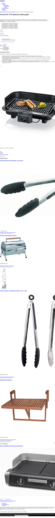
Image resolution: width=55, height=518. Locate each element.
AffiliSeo (25, 511)
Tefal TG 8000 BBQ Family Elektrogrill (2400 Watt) (11, 446)
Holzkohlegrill (6, 6)
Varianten (4, 4)
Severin (17, 11)
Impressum (4, 505)
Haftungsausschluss (5, 504)
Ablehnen (21, 515)
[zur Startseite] (2, 0)
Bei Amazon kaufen (10, 265)
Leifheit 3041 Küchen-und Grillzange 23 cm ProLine (11, 160)
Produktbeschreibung (3, 232)
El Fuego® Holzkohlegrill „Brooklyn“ (8, 235)
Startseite (3, 3)
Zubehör (3, 9)
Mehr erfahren (25, 515)
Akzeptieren (17, 515)
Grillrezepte (4, 10)
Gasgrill (5, 7)
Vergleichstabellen (5, 8)
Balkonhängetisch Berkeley (6, 380)
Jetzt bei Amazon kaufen (4, 35)
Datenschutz (4, 503)
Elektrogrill (6, 5)
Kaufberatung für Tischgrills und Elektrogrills (7, 11)
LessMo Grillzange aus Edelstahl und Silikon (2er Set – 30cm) (13, 290)
